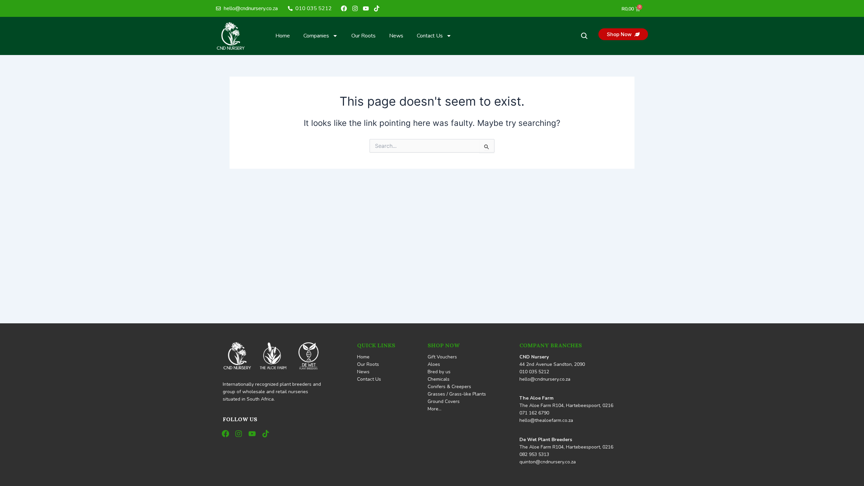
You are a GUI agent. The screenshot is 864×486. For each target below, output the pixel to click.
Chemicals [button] (439, 379)
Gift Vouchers (442, 357)
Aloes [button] (434, 364)
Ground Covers (444, 401)
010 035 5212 (534, 372)
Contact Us (430, 35)
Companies (316, 35)
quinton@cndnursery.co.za (547, 462)
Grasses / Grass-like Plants (457, 394)
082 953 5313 (534, 454)
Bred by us (439, 372)
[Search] (584, 35)
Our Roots (363, 35)
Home (282, 35)
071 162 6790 (534, 413)
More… (434, 409)
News (396, 35)
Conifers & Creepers (449, 386)
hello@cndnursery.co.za (544, 379)
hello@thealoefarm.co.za (546, 420)
